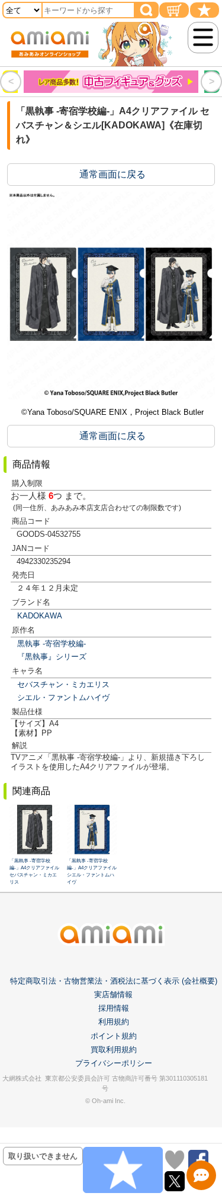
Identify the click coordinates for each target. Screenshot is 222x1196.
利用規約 (113, 1021)
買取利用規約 (114, 1049)
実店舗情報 (113, 994)
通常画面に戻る (112, 174)
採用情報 (113, 1008)
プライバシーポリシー (113, 1063)
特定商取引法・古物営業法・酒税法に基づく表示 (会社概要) (113, 980)
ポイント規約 (114, 1035)
